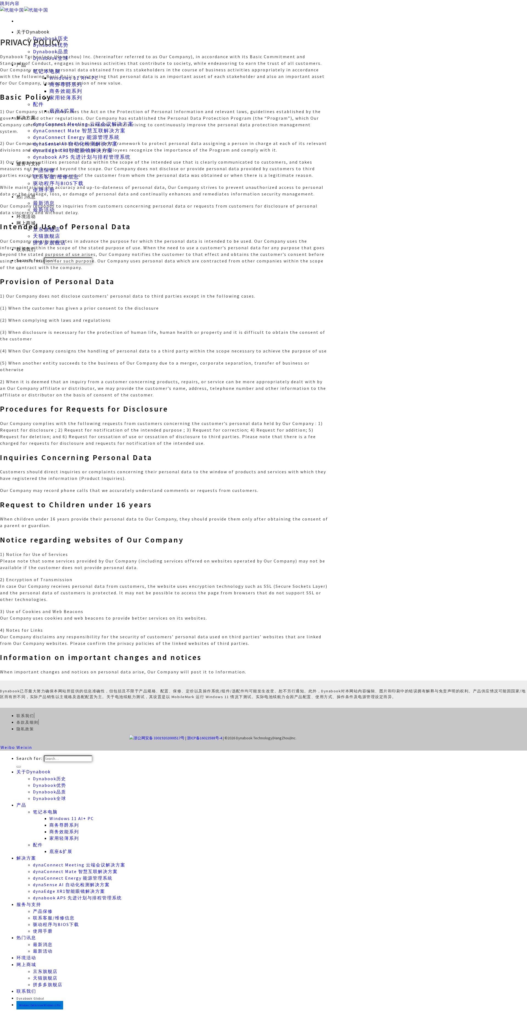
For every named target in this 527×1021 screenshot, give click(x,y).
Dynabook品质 (51, 52)
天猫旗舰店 (46, 236)
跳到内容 (10, 3)
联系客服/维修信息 (54, 918)
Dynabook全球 (49, 798)
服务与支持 (28, 904)
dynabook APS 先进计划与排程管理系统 (82, 157)
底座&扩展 (60, 851)
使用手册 (43, 931)
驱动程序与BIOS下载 (58, 183)
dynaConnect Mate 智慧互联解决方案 (79, 131)
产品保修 (43, 911)
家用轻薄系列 (65, 98)
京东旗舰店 (45, 971)
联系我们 (26, 991)
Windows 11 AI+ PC (71, 818)
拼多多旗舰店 (48, 984)
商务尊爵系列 (64, 825)
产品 (21, 805)
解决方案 (26, 858)
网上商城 (26, 964)
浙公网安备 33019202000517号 (159, 737)
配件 (38, 104)
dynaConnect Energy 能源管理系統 (76, 137)
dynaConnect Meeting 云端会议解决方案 (79, 865)
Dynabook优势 (49, 785)
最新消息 (43, 944)
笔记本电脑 (45, 812)
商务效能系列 (65, 91)
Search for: (29, 758)
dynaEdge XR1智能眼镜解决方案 (69, 891)
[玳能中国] (24, 10)
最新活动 (43, 951)
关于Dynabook (32, 32)
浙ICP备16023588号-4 (204, 737)
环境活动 (26, 216)
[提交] (18, 767)
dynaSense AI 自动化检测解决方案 (71, 884)
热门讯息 (26, 937)
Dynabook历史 (49, 778)
